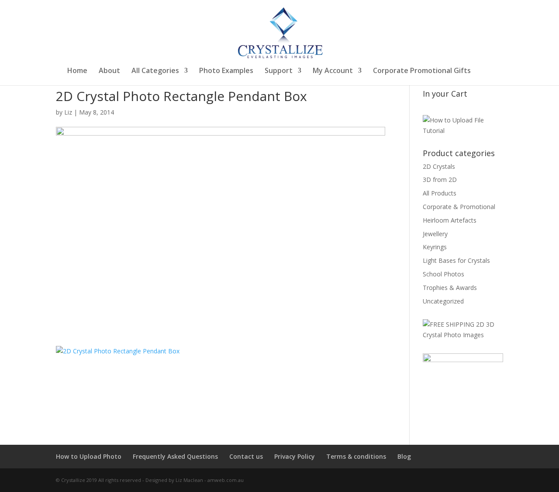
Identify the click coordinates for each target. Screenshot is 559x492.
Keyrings (435, 247)
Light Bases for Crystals (456, 260)
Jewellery (435, 234)
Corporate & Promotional (459, 206)
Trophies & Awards (450, 287)
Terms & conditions (356, 456)
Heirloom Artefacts (449, 220)
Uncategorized (443, 301)
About (109, 71)
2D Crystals (439, 166)
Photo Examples (226, 71)
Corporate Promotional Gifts (422, 71)
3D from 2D (440, 179)
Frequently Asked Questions (175, 456)
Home (77, 71)
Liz (68, 112)
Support (279, 71)
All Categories (155, 71)
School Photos (443, 274)
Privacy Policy (294, 456)
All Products (439, 193)
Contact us (246, 456)
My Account (333, 71)
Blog (404, 456)
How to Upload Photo (88, 456)
